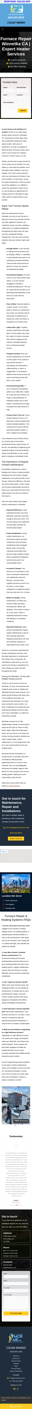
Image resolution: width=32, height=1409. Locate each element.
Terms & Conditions (16, 1371)
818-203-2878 (17, 1381)
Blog (16, 1366)
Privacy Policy (16, 1368)
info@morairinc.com (17, 1378)
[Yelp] (18, 1389)
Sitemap (16, 1363)
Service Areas (16, 1361)
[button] (16, 839)
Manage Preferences (7, 1403)
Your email (7, 1288)
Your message (8, 1295)
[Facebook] (14, 1389)
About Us (16, 1356)
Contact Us (16, 1358)
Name (5, 1273)
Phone (5, 1280)
